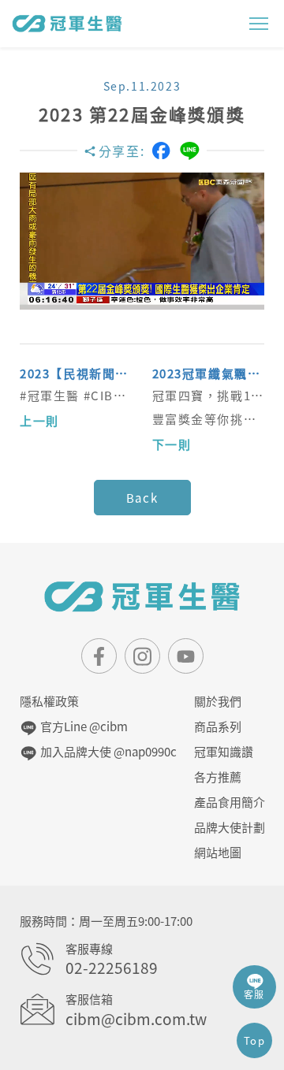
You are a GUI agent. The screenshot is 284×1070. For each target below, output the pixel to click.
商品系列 (217, 726)
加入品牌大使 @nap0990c (106, 751)
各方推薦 (217, 777)
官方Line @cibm (83, 726)
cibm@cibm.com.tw (136, 1019)
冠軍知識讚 (223, 751)
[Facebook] (161, 150)
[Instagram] (142, 656)
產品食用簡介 (229, 802)
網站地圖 (217, 852)
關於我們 (217, 701)
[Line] (189, 150)
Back (142, 498)
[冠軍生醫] (67, 23)
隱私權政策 (49, 701)
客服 (254, 994)
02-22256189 (111, 968)
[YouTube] (186, 656)
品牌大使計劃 (229, 827)
